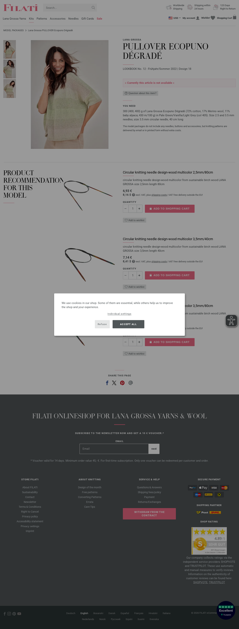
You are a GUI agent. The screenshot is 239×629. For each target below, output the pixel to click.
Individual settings (119, 313)
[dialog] (119, 314)
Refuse (102, 324)
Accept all (128, 324)
